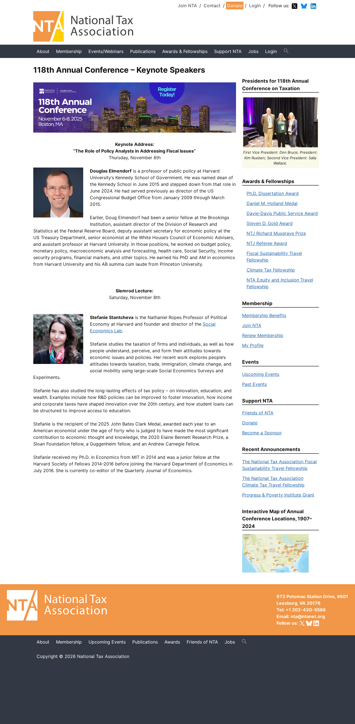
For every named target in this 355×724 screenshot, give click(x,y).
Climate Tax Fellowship (271, 270)
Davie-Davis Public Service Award (282, 213)
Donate (234, 5)
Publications (143, 51)
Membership (69, 51)
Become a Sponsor (262, 433)
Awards (172, 642)
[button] (286, 51)
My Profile (252, 345)
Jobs (230, 642)
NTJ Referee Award (267, 243)
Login (255, 5)
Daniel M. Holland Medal (272, 203)
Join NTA (187, 5)
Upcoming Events (260, 374)
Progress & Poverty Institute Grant (278, 495)
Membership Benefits (264, 315)
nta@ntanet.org (308, 616)
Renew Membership (262, 335)
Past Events (254, 384)
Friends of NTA (257, 413)
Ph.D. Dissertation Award (273, 193)
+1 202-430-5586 (306, 609)
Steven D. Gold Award (270, 223)
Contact (212, 5)
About (43, 51)
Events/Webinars (105, 51)
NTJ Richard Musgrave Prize (276, 233)
